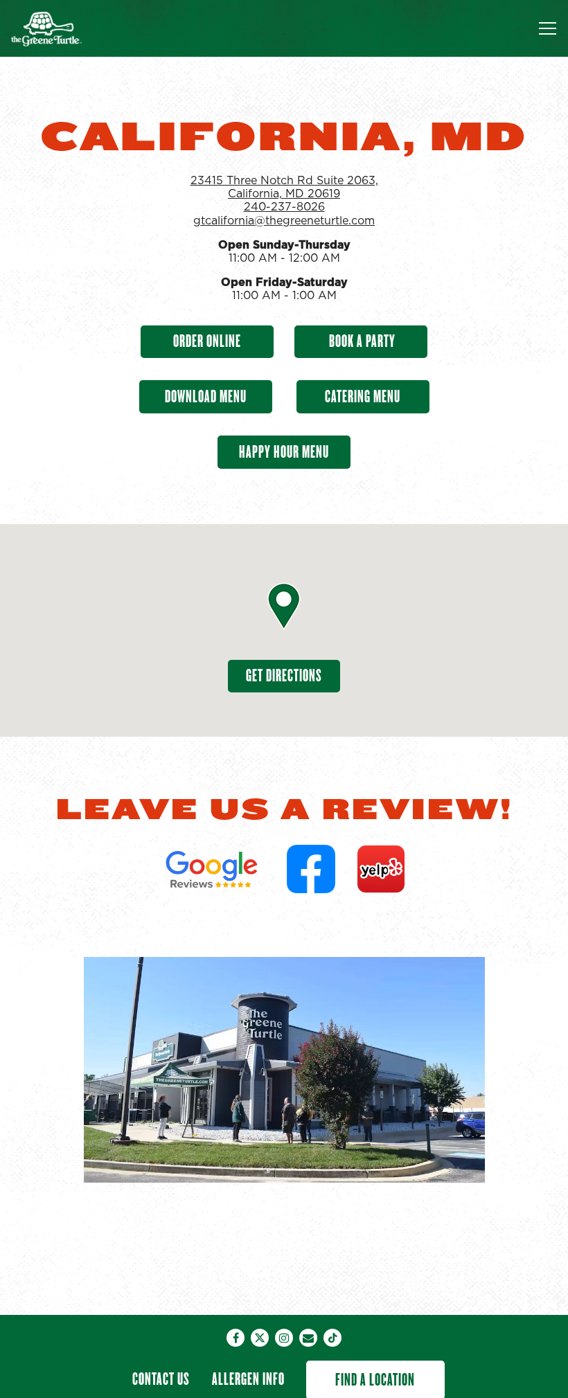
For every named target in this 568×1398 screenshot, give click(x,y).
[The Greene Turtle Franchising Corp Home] (58, 28)
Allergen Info (248, 1379)
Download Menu (206, 396)
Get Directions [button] (284, 675)
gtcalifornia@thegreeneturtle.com (284, 220)
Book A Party (361, 341)
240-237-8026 (284, 207)
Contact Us (161, 1379)
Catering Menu (362, 396)
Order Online (207, 341)
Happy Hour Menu (284, 451)
